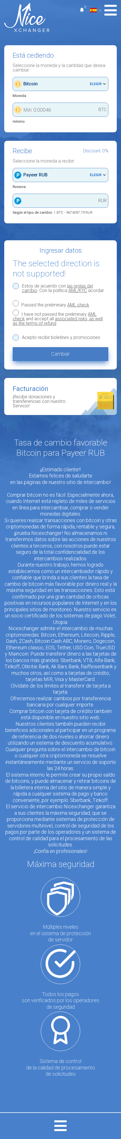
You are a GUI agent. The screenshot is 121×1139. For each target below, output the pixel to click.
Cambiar (60, 354)
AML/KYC (77, 290)
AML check (78, 305)
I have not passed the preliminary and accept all (58, 319)
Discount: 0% (95, 151)
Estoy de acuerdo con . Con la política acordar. (63, 288)
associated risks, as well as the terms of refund (58, 321)
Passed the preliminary (54, 304)
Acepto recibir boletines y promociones (61, 337)
